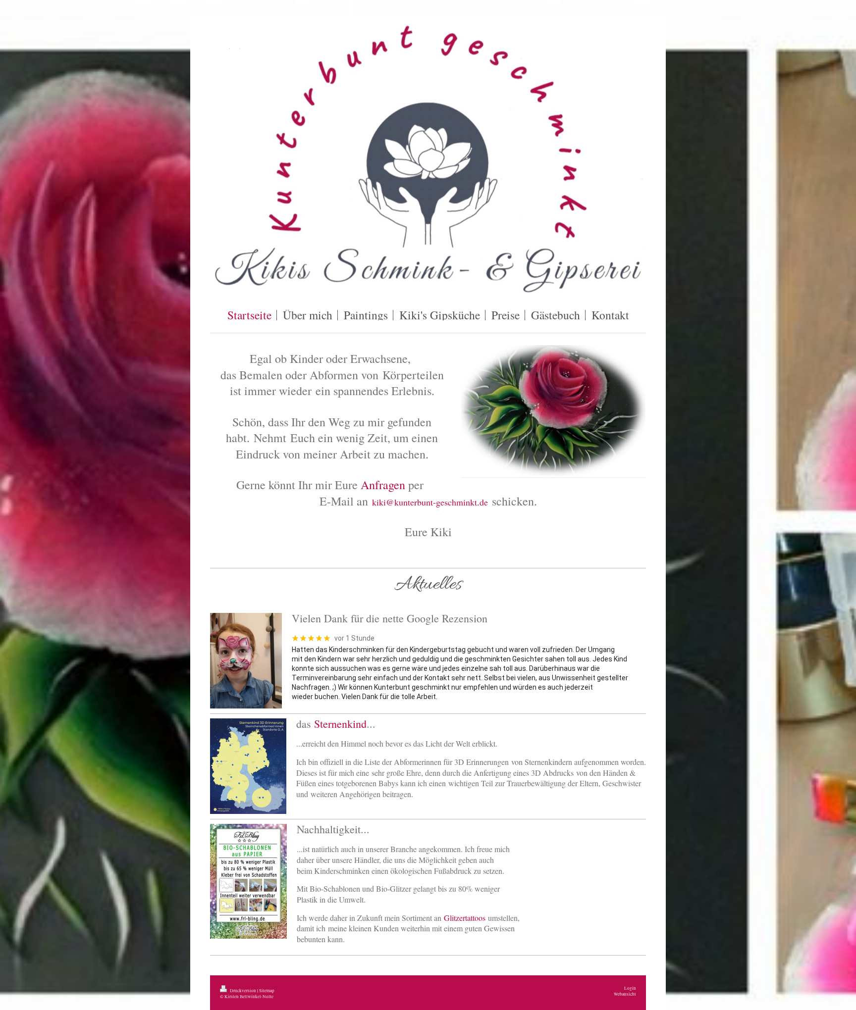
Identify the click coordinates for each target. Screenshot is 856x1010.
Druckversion (243, 990)
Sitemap (266, 990)
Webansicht (625, 994)
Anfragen (383, 485)
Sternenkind (340, 723)
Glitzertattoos (464, 917)
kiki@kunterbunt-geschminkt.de (430, 502)
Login (630, 988)
